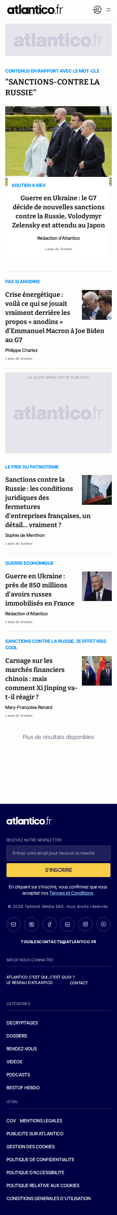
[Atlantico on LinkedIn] (67, 924)
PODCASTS (18, 1074)
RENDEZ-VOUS (21, 1048)
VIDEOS (14, 1061)
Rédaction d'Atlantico (58, 238)
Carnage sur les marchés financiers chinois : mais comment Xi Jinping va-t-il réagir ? (41, 679)
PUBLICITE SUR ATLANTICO (34, 1133)
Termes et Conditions (71, 893)
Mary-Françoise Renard (28, 707)
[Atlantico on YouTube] (103, 924)
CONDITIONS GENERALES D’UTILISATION (48, 1198)
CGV (11, 1120)
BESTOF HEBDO (23, 1087)
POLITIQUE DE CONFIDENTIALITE (40, 1159)
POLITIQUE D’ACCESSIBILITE (35, 1172)
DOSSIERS (16, 1035)
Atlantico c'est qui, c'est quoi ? (40, 977)
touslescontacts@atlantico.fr (58, 941)
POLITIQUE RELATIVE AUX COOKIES (42, 1185)
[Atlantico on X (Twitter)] (31, 924)
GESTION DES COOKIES (30, 1146)
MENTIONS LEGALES (41, 1120)
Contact (79, 982)
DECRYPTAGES (22, 1022)
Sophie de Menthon (25, 535)
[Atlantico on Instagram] (85, 924)
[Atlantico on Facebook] (50, 924)
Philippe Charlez (21, 350)
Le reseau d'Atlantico (29, 982)
